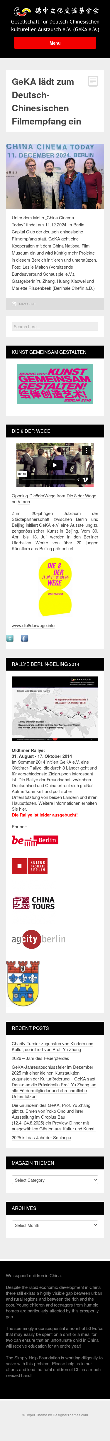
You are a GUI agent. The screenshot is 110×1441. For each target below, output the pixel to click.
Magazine (27, 304)
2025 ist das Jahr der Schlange (41, 1137)
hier (22, 809)
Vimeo (24, 501)
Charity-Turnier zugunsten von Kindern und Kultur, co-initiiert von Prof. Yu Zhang (52, 1046)
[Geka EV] (55, 17)
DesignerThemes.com (70, 1414)
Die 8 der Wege (81, 495)
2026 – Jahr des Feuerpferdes (40, 1058)
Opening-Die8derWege (33, 495)
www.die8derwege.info (33, 625)
